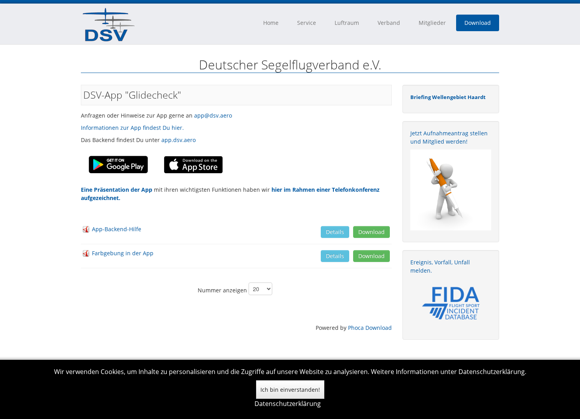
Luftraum (347, 22)
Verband (389, 22)
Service (306, 22)
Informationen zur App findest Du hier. (132, 127)
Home (271, 22)
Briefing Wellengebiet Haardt (448, 97)
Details (335, 232)
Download (477, 22)
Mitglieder (432, 22)
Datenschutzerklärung (287, 403)
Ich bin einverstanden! (290, 389)
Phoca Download (370, 327)
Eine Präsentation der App (117, 189)
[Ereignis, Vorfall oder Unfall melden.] (450, 302)
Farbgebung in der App (122, 253)
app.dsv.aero (178, 140)
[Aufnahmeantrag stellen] (450, 190)
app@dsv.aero (213, 115)
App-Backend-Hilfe (116, 229)
